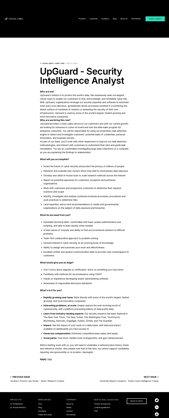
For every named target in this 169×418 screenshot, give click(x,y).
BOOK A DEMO (155, 19)
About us (123, 19)
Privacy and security (102, 404)
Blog (115, 19)
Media (68, 407)
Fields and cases (45, 415)
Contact (69, 411)
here (50, 359)
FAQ (40, 404)
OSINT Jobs (59, 63)
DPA (96, 411)
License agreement (102, 407)
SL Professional (16, 404)
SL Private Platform (18, 407)
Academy (105, 19)
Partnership (136, 19)
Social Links (47, 63)
